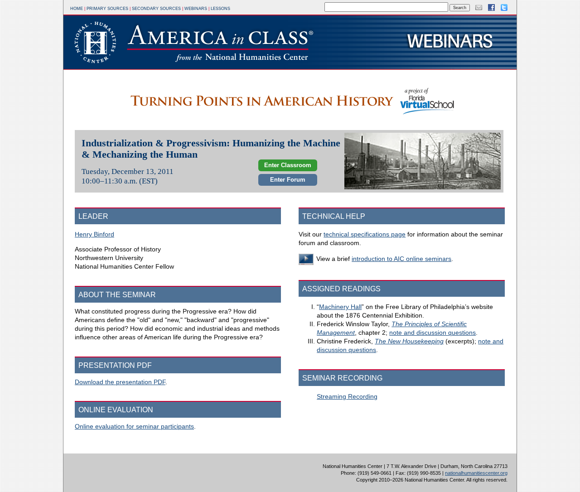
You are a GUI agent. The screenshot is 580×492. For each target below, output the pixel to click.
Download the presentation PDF (120, 382)
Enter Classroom (287, 165)
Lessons (220, 8)
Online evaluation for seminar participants (134, 426)
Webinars (195, 8)
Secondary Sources (156, 8)
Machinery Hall (340, 307)
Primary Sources (107, 8)
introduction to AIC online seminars (401, 259)
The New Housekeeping (409, 341)
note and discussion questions (432, 332)
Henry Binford (94, 234)
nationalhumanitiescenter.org (476, 473)
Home (76, 8)
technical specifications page (365, 234)
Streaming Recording (347, 396)
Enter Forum (287, 179)
